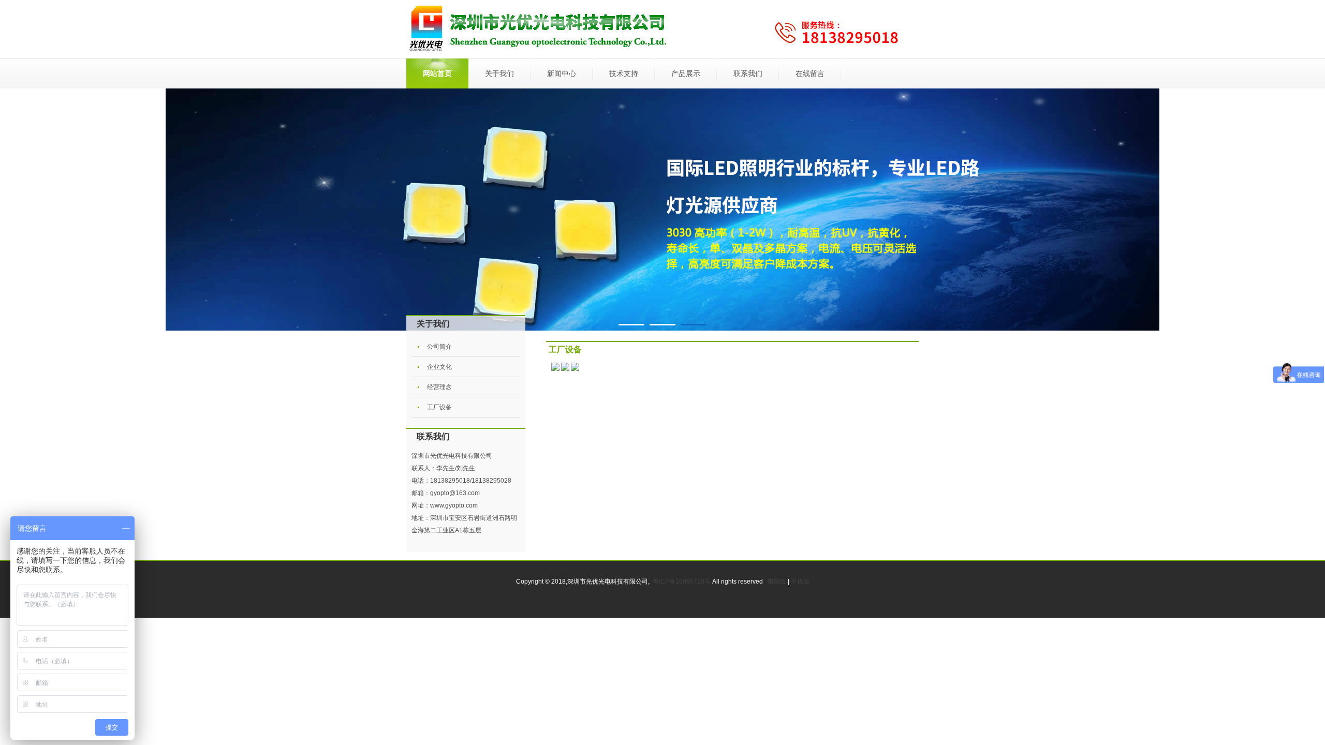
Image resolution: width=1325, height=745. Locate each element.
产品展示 (685, 73)
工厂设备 (439, 407)
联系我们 (747, 73)
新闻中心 (561, 73)
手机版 (800, 581)
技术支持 (623, 73)
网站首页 (437, 73)
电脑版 (777, 581)
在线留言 (810, 73)
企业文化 (439, 366)
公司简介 (439, 346)
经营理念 (439, 387)
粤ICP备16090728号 (682, 581)
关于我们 (499, 73)
